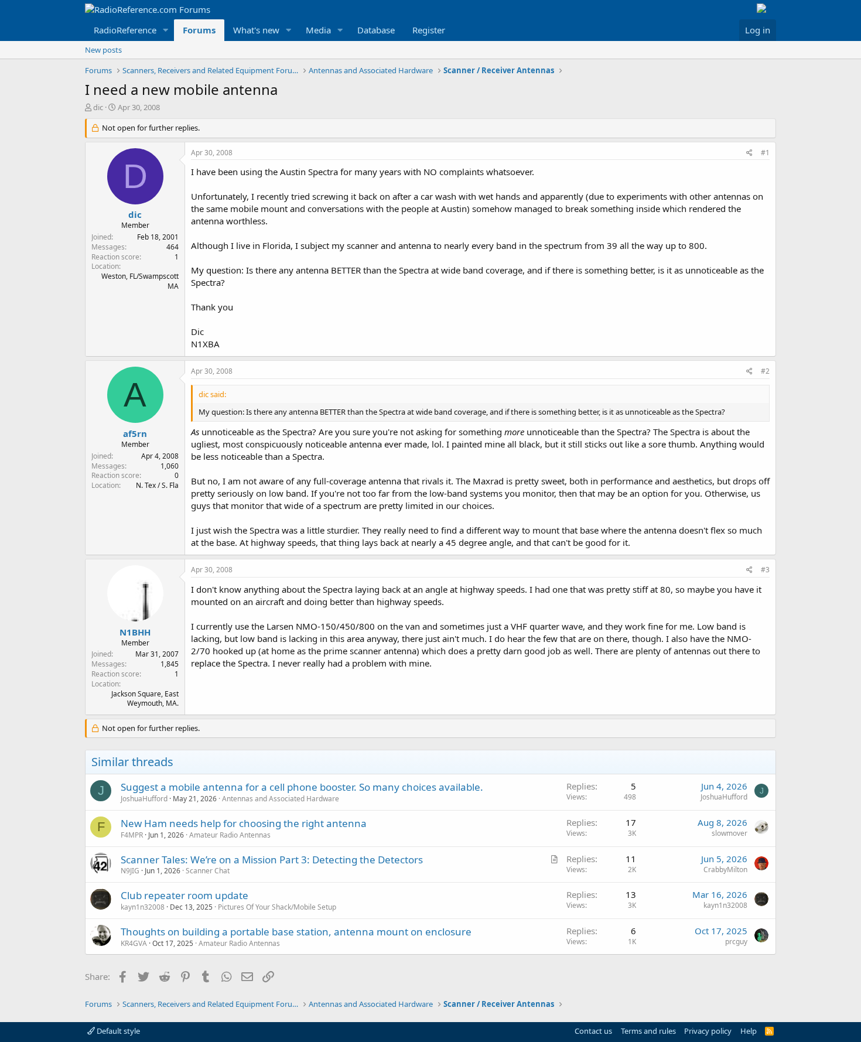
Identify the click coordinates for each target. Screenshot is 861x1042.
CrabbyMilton (725, 869)
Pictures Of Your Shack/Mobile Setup (277, 907)
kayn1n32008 (143, 907)
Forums (199, 30)
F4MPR (132, 835)
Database (376, 30)
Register (428, 30)
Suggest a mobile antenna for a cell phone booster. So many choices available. (302, 787)
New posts (103, 50)
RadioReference (125, 30)
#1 (765, 153)
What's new (256, 30)
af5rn (135, 433)
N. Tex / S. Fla (157, 485)
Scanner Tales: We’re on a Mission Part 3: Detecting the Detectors (272, 859)
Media (318, 30)
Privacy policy (708, 1031)
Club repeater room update (184, 895)
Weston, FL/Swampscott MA (140, 281)
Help (748, 1031)
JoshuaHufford (144, 799)
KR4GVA (134, 943)
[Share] (749, 153)
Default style (117, 1031)
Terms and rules (648, 1031)
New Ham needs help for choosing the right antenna (244, 823)
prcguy (736, 942)
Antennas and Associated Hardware (280, 799)
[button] (166, 30)
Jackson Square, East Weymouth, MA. (145, 699)
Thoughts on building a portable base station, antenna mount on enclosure (296, 931)
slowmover (729, 833)
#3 (765, 570)
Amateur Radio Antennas (230, 835)
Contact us (593, 1031)
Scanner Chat (208, 871)
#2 (765, 371)
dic (98, 107)
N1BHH (135, 632)
